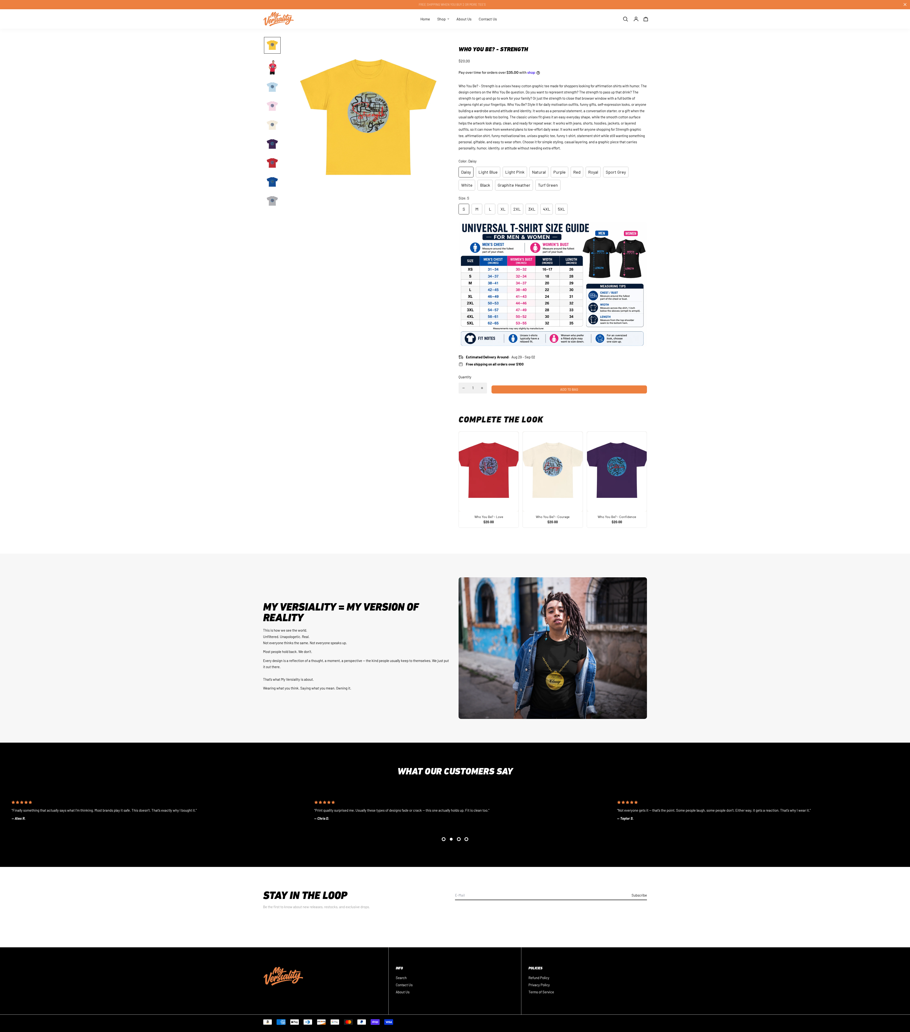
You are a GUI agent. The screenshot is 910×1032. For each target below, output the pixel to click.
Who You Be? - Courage (552, 517)
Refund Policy (538, 978)
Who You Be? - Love (488, 517)
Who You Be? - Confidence (617, 517)
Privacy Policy (539, 985)
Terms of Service (541, 992)
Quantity (465, 377)
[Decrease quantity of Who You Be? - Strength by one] (463, 388)
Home (425, 19)
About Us (464, 19)
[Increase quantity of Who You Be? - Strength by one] (482, 388)
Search (401, 978)
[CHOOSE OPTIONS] (489, 471)
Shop (441, 19)
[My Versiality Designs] (278, 19)
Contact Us (488, 19)
